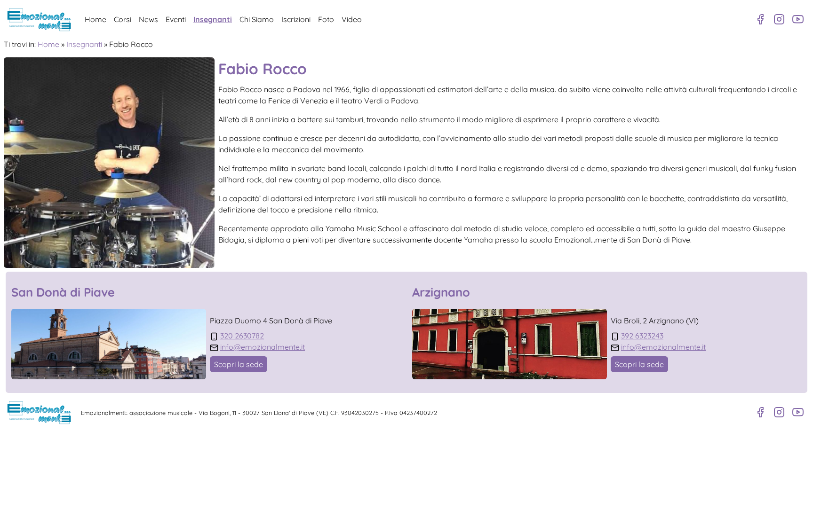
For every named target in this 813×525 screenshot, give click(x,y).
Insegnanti (212, 19)
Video (352, 19)
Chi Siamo (256, 19)
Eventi (176, 19)
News (148, 19)
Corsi (122, 19)
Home (95, 19)
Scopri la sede (238, 364)
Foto (326, 19)
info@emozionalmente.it (262, 347)
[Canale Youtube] (798, 19)
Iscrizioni (296, 19)
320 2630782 (242, 335)
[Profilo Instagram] (779, 19)
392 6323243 (642, 335)
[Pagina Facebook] (760, 19)
